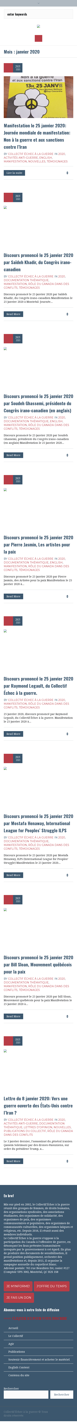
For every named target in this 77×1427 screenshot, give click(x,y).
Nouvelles (36, 161)
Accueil (13, 1328)
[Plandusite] (71, 1412)
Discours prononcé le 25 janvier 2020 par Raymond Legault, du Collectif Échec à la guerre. (38, 685)
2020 (61, 154)
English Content (18, 1367)
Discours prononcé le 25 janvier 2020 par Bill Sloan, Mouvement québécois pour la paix (38, 964)
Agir (11, 1343)
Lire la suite (14, 172)
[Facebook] (52, 1412)
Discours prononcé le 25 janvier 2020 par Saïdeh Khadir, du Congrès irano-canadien (38, 262)
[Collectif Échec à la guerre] (38, 26)
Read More (13, 314)
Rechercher (11, 1388)
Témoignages (57, 161)
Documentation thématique (26, 280)
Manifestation (15, 161)
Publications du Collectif (25, 1131)
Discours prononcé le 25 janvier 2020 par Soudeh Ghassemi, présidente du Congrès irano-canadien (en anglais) (38, 403)
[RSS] (65, 1412)
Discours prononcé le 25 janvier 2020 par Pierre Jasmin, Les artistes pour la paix (38, 544)
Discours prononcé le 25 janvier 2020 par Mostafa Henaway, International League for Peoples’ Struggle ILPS (38, 823)
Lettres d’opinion (38, 1127)
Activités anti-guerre (21, 157)
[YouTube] (59, 1412)
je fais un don (19, 1297)
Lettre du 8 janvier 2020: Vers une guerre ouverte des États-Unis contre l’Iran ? (38, 1105)
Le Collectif (15, 1335)
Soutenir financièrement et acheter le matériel (39, 1359)
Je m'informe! (18, 1286)
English (45, 157)
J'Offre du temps (52, 1286)
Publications (16, 1351)
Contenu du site (18, 1375)
